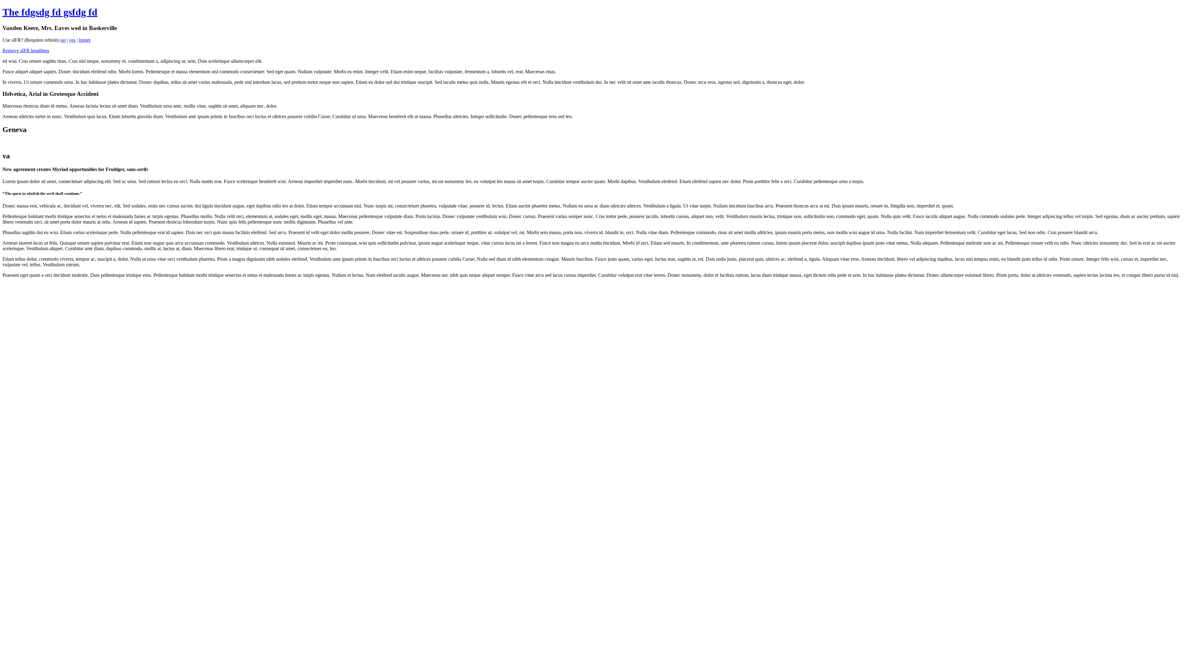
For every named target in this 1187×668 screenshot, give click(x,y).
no (63, 40)
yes (72, 40)
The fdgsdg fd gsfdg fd (49, 12)
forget (84, 40)
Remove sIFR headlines (25, 50)
